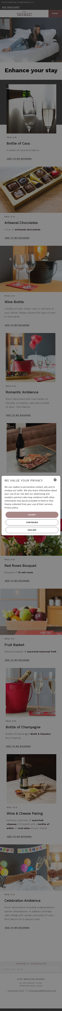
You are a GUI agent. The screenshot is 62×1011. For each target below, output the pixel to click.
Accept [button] (32, 514)
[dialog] (31, 505)
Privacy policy (11, 507)
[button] (32, 522)
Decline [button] (32, 530)
